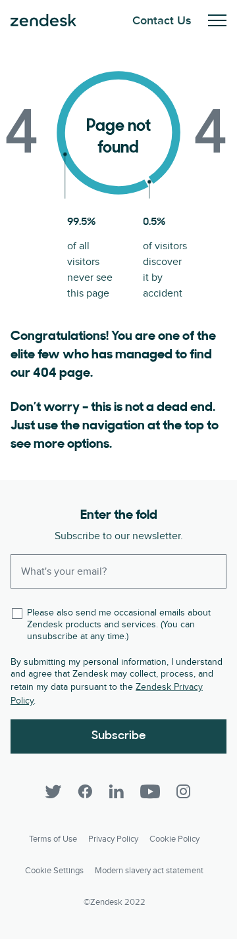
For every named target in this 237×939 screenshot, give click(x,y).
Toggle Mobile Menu (217, 20)
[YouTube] (150, 791)
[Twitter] (53, 791)
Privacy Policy (113, 839)
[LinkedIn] (116, 791)
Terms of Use (53, 839)
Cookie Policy (174, 839)
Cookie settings (54, 870)
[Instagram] (183, 791)
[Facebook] (85, 791)
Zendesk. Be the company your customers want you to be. (43, 20)
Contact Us (162, 21)
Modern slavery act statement (149, 870)
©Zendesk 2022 (114, 902)
